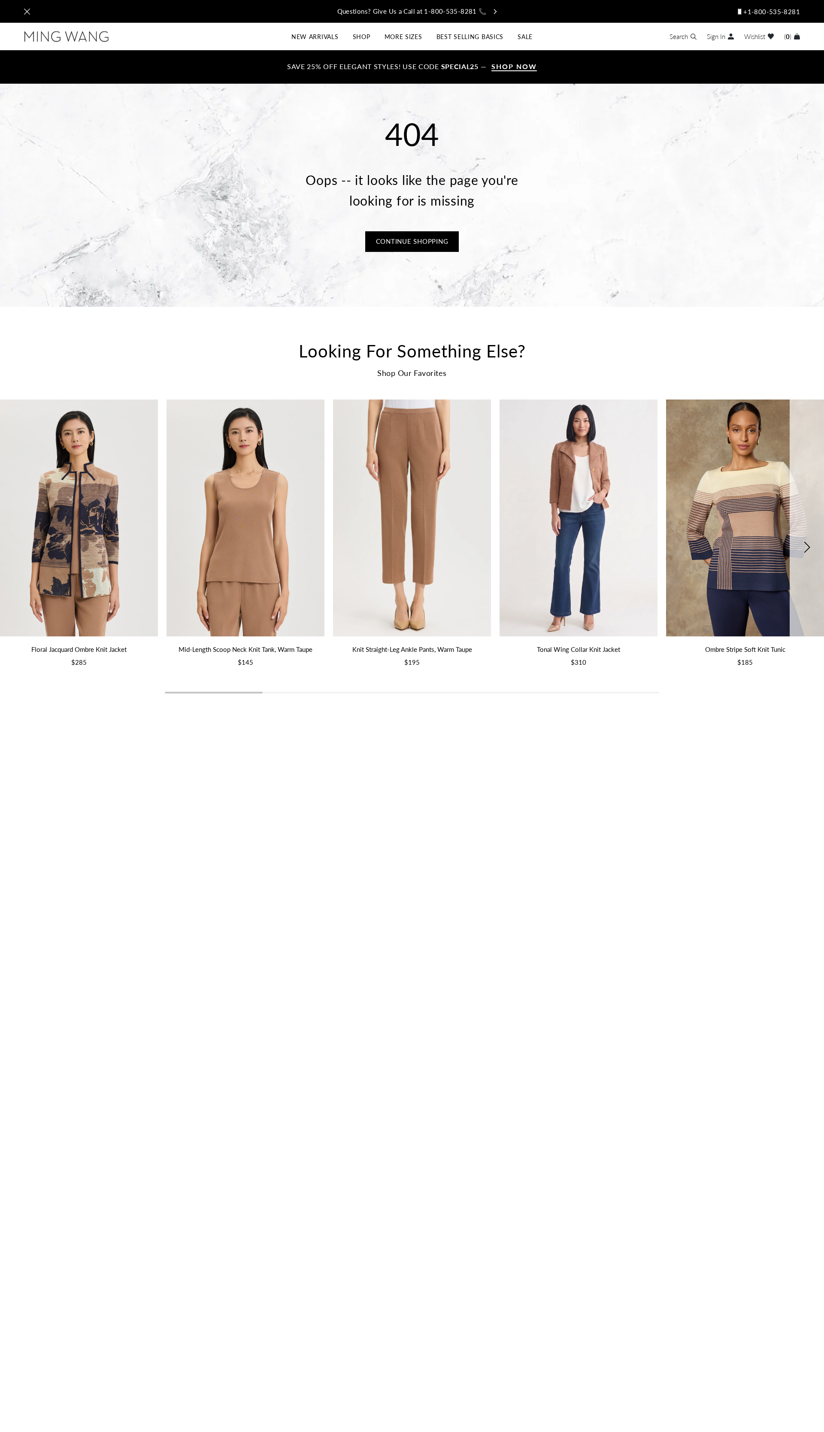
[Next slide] (807, 547)
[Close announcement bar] (27, 11)
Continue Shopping (412, 241)
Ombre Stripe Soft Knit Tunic (745, 649)
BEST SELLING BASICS (469, 36)
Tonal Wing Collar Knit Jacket (578, 649)
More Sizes (403, 36)
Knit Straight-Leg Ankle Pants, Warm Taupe (412, 649)
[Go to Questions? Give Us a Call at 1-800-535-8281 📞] (412, 11)
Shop (361, 36)
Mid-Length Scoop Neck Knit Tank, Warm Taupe (245, 649)
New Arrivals (314, 36)
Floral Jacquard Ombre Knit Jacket (79, 649)
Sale (525, 36)
